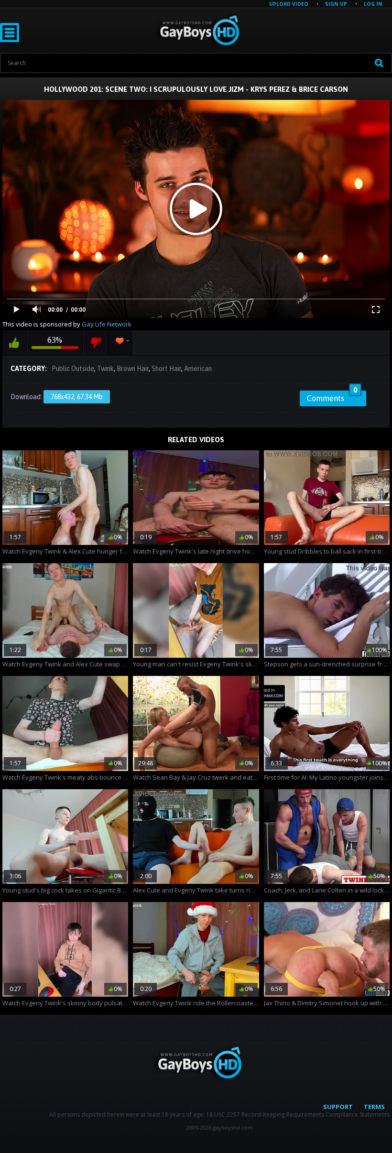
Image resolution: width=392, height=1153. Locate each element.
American (198, 368)
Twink (105, 368)
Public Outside (73, 368)
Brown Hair (133, 368)
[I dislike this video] (96, 342)
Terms (374, 1106)
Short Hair (166, 368)
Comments (332, 397)
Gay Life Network (106, 324)
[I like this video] (14, 342)
